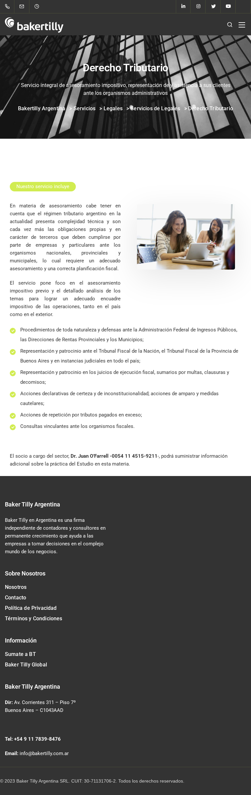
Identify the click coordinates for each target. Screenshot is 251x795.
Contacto (15, 597)
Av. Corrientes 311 (34, 702)
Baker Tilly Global (26, 665)
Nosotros (15, 587)
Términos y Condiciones (33, 618)
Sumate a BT (20, 654)
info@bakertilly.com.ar (44, 753)
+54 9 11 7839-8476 (37, 739)
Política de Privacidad (31, 608)
